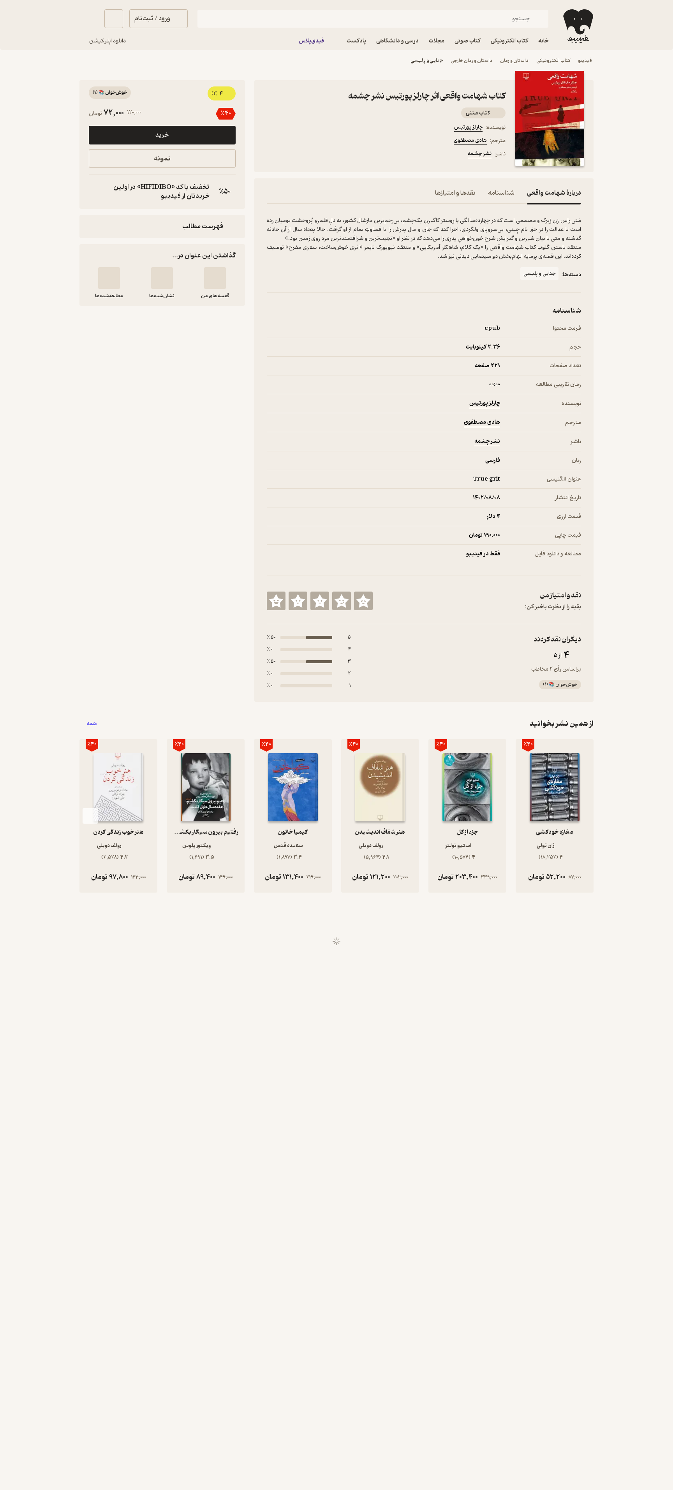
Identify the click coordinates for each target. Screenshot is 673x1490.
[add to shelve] (215, 278)
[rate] (363, 601)
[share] (327, 155)
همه (91, 723)
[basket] (113, 18)
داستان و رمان (514, 60)
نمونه (162, 158)
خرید (162, 135)
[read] (109, 278)
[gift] (309, 155)
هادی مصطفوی (470, 140)
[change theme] (88, 18)
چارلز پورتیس (468, 127)
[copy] (96, 191)
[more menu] (271, 155)
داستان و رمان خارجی (471, 60)
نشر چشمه (480, 154)
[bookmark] (290, 155)
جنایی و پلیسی (427, 60)
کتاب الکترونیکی (553, 60)
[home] (577, 26)
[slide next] (90, 816)
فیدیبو (585, 60)
